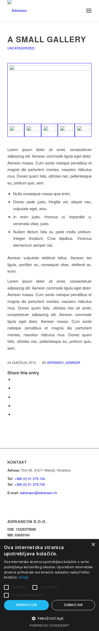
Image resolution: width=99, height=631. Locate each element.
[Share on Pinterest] (14, 405)
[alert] (49, 585)
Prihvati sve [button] (26, 605)
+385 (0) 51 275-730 (29, 484)
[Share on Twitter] (14, 388)
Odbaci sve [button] (73, 605)
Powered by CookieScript (49, 625)
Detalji (23, 577)
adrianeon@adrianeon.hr (38, 492)
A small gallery (46, 39)
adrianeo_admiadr (63, 362)
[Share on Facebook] (14, 379)
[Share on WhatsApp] (14, 397)
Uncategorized (21, 48)
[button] (49, 618)
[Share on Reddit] (14, 414)
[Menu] (89, 10)
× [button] (93, 545)
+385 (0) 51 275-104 (29, 478)
